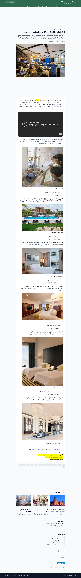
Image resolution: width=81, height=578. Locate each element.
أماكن (65, 6)
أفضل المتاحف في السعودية (58, 527)
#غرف (63, 465)
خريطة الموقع (7, 575)
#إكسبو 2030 (50, 465)
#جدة (27, 465)
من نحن (28, 6)
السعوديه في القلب (61, 29)
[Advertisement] (40, 17)
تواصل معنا (23, 575)
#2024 (59, 465)
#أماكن (31, 465)
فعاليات (33, 6)
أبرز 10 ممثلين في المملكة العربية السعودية (54, 540)
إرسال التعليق (61, 563)
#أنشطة (55, 465)
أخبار (69, 6)
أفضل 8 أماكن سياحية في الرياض (56, 536)
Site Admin (63, 41)
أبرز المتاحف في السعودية (58, 510)
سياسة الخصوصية (17, 575)
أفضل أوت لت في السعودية (58, 523)
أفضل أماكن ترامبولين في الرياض (56, 538)
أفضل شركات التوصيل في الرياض (57, 525)
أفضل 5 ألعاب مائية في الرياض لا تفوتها (55, 544)
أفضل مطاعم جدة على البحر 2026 (56, 542)
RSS (12, 575)
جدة (38, 6)
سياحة (56, 6)
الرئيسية (73, 6)
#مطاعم (39, 465)
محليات (46, 6)
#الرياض (35, 465)
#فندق (63, 467)
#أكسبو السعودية (22, 465)
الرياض (42, 6)
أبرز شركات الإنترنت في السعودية (25, 510)
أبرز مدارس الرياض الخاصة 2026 (41, 510)
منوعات (51, 6)
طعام (60, 6)
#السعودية (44, 465)
